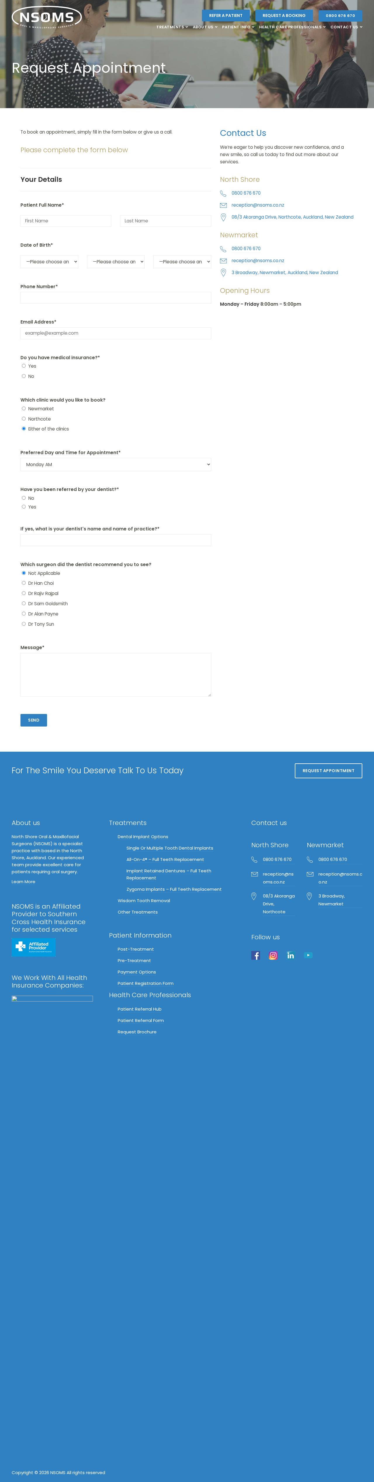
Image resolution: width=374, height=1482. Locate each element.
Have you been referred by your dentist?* (69, 489)
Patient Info (236, 27)
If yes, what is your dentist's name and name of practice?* (90, 529)
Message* (32, 647)
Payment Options (137, 972)
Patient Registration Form (146, 983)
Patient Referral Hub (140, 1009)
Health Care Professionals (290, 27)
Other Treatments (138, 912)
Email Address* (38, 322)
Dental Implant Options (143, 836)
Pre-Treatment (134, 960)
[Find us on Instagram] (273, 955)
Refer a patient (226, 15)
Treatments (170, 27)
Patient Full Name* (42, 205)
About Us (203, 27)
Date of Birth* (36, 245)
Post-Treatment (136, 949)
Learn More (23, 882)
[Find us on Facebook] (255, 955)
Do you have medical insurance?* (60, 357)
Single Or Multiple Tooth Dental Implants (170, 848)
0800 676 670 (340, 15)
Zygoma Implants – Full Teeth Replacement (174, 889)
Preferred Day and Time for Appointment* (70, 452)
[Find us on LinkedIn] (290, 955)
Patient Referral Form (141, 1020)
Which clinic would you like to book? (62, 400)
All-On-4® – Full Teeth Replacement (165, 859)
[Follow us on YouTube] (308, 955)
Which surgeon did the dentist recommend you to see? (85, 564)
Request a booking (284, 15)
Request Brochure (137, 1032)
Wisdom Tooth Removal (144, 900)
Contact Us (344, 27)
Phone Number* (39, 286)
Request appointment (329, 771)
